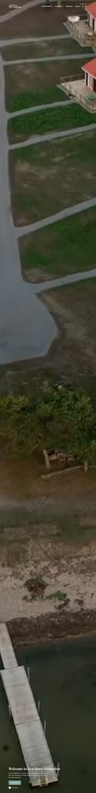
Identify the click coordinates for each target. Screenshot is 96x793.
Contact (77, 6)
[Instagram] (85, 6)
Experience (69, 6)
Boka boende (15, 782)
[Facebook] (82, 6)
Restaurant (58, 6)
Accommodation (46, 6)
